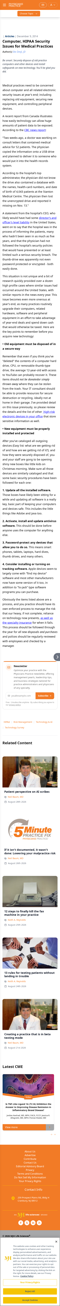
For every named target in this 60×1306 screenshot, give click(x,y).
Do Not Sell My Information (30, 1177)
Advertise (30, 1155)
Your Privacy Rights (30, 1181)
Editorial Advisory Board (30, 1166)
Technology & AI (44, 721)
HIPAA (7, 721)
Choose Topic (26, 13)
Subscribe (43, 695)
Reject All (30, 1291)
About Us (30, 1151)
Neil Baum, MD (15, 796)
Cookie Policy (26, 1276)
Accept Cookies (30, 1300)
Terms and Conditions (30, 1173)
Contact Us (30, 1162)
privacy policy (15, 704)
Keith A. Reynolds (17, 919)
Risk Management (23, 721)
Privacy (30, 1170)
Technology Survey (14, 727)
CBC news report (35, 130)
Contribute (30, 1159)
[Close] (56, 1241)
